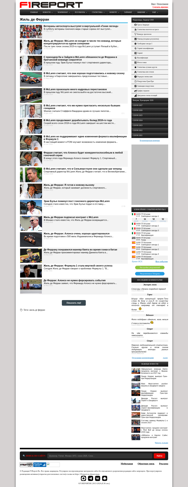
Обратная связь (146, 463)
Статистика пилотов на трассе (148, 29)
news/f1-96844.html (137, 325)
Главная (34, 12)
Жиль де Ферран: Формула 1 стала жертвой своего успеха (78, 265)
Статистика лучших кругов (147, 67)
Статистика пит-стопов (145, 72)
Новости (47, 12)
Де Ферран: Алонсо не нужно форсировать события (74, 280)
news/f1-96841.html (137, 311)
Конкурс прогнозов (144, 34)
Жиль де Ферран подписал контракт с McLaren (71, 217)
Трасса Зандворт (143, 25)
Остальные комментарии (143, 358)
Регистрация (162, 4)
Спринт (140, 53)
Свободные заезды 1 (144, 44)
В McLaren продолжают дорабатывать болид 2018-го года (78, 120)
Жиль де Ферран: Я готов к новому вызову (69, 185)
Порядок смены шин (144, 77)
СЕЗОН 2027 (137, 105)
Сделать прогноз (160, 7)
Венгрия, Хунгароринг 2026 (143, 100)
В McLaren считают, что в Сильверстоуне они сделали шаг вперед (83, 168)
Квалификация (142, 58)
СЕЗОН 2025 (137, 115)
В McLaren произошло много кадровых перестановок (75, 89)
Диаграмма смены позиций (147, 95)
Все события (162, 261)
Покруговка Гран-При (145, 81)
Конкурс (113, 12)
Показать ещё (74, 303)
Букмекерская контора (150, 140)
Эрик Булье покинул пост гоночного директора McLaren (77, 201)
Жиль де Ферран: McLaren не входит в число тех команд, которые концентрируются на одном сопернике (82, 42)
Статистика (97, 12)
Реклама (163, 463)
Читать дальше (161, 443)
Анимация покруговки (145, 86)
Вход (153, 4)
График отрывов (143, 91)
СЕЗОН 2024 (137, 120)
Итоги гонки (141, 62)
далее (165, 358)
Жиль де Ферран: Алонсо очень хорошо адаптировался (76, 233)
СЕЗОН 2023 (137, 125)
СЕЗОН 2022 (137, 130)
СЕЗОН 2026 (137, 110)
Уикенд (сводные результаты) (148, 39)
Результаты (80, 12)
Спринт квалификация (145, 48)
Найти (159, 456)
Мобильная (127, 463)
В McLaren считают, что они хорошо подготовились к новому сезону (84, 73)
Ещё (154, 12)
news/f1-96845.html (137, 291)
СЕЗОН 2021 (137, 135)
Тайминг (128, 12)
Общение (141, 12)
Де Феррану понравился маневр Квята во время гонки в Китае (80, 249)
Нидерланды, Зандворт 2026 (143, 20)
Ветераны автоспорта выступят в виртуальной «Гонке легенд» (81, 26)
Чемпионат (63, 12)
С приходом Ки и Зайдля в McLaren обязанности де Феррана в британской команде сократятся (80, 58)
